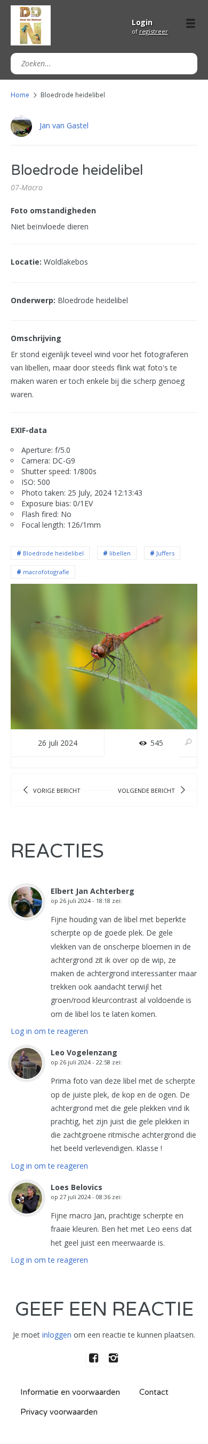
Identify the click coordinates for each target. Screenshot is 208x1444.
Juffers (165, 553)
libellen (120, 553)
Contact (154, 1392)
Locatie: (26, 262)
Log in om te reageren (49, 1031)
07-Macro (27, 187)
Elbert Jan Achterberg (92, 891)
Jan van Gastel (64, 125)
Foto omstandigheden (53, 210)
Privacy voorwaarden (59, 1412)
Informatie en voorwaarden (70, 1392)
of (150, 31)
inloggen (56, 1335)
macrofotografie (46, 572)
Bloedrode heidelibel (53, 553)
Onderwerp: (33, 300)
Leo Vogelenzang (84, 1052)
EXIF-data (29, 430)
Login (142, 22)
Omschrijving (36, 338)
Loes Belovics (76, 1187)
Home (20, 94)
